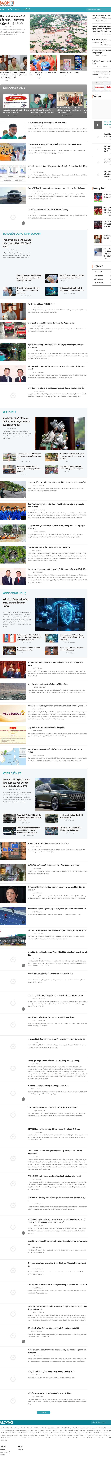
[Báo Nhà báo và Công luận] (19, 835)
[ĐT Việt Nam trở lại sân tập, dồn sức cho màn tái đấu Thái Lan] (13, 1136)
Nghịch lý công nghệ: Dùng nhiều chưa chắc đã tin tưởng (16, 602)
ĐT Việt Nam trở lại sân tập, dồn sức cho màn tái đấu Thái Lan (54, 1129)
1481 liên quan (30, 835)
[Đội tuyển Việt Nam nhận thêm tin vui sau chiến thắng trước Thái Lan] (98, 210)
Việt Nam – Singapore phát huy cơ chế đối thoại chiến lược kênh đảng (57, 569)
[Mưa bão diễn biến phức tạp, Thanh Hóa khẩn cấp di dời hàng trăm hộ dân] (13, 959)
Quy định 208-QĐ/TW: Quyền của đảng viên (46, 728)
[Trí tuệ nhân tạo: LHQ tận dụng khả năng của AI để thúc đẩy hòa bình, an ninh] (51, 638)
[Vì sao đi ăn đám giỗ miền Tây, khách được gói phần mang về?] (51, 469)
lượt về (55, 1430)
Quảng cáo (2, 1454)
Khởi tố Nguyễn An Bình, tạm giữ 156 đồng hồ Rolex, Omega (53, 865)
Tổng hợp (20, 1449)
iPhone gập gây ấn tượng (69, 72)
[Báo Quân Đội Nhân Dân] (30, 350)
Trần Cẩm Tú (43, 1428)
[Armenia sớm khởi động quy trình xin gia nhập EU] (13, 851)
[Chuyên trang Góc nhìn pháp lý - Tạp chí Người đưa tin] (29, 1375)
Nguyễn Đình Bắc (43, 1435)
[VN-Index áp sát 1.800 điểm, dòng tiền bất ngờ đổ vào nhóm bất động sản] (13, 173)
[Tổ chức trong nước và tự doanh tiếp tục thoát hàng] (13, 1400)
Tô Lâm (70, 1435)
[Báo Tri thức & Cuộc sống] (62, 653)
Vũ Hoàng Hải (102, 1428)
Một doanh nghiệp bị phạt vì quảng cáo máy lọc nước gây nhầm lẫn (56, 388)
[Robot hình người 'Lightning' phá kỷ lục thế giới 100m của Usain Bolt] (13, 916)
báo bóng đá (58, 1438)
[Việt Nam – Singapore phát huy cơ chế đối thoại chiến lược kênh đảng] (13, 576)
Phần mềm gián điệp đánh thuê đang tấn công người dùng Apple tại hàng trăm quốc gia (29, 637)
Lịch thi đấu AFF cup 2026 (8, 1430)
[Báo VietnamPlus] (30, 391)
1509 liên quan (29, 283)
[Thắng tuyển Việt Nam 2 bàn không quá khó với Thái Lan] (98, 197)
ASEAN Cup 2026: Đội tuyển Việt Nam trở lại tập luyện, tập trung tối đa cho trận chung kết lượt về (69, 110)
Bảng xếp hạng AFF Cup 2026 (50, 1433)
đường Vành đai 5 (105, 1433)
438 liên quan (41, 1110)
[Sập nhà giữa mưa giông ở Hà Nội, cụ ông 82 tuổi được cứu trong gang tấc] (13, 1248)
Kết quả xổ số (98, 272)
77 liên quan (39, 1288)
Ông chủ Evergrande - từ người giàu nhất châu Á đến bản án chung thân (28, 290)
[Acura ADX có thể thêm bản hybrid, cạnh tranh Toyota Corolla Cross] (13, 195)
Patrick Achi (94, 1428)
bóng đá (75, 1438)
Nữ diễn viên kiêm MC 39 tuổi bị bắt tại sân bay (48, 210)
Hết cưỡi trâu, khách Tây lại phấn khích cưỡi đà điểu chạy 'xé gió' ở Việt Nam (72, 456)
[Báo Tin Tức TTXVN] (4, 115)
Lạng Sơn (48, 1430)
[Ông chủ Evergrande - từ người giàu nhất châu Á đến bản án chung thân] (9, 291)
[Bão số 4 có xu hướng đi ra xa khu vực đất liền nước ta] (13, 1024)
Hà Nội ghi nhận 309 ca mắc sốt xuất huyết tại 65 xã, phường (53, 1061)
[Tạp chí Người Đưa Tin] (29, 912)
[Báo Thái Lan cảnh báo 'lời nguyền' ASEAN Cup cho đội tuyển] (98, 149)
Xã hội (36, 1428)
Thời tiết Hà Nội (39, 1430)
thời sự (32, 1433)
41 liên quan (103, 21)
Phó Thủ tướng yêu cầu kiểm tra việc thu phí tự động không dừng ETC (57, 930)
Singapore (104, 1438)
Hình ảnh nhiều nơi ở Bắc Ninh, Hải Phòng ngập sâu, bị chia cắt (12, 20)
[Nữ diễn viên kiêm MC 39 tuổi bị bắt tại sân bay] (13, 217)
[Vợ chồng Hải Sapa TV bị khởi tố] (13, 311)
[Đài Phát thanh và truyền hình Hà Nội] (106, 154)
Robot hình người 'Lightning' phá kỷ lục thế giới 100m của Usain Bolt (57, 909)
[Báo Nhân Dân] (29, 1020)
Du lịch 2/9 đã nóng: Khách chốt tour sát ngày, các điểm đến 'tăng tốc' (29, 456)
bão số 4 (96, 1433)
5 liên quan (37, 1088)
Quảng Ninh (34, 1435)
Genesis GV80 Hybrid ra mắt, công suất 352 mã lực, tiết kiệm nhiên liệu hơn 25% (17, 783)
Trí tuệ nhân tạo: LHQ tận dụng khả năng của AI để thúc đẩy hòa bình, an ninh (72, 637)
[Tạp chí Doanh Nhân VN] (61, 293)
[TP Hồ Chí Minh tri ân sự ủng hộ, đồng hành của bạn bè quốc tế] (13, 1183)
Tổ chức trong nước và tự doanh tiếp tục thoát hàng (49, 1393)
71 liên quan (72, 833)
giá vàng (17, 1428)
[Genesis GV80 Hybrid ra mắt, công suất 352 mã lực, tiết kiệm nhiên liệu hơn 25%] (60, 794)
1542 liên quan (68, 115)
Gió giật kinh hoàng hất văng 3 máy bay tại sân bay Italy (51, 1372)
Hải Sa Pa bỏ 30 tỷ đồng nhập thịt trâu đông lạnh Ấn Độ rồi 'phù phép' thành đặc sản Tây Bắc (13, 75)
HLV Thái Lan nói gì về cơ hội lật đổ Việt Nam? (47, 123)
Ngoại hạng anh (79, 1433)
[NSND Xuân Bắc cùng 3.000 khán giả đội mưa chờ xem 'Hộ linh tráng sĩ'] (13, 1205)
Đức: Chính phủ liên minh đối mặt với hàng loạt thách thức (52, 1107)
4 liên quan (11, 27)
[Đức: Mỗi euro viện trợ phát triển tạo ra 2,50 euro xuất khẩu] (51, 278)
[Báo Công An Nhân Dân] (33, 78)
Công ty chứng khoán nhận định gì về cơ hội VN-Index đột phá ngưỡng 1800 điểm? (29, 278)
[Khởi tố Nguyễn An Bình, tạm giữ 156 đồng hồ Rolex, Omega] (13, 872)
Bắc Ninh (38, 1433)
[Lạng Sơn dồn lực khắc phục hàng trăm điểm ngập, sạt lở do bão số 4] (13, 489)
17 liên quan (39, 893)
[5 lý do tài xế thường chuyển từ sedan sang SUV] (51, 818)
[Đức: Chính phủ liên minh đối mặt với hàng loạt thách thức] (13, 1114)
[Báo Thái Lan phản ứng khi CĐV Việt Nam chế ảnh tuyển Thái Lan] (98, 225)
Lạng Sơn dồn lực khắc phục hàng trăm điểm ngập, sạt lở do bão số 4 (57, 482)
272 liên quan (41, 1020)
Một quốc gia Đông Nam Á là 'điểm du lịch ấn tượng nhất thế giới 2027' (29, 469)
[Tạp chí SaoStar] (106, 200)
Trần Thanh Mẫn (69, 1430)
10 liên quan (42, 687)
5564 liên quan (40, 172)
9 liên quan (39, 668)
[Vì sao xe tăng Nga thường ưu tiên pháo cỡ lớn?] (13, 1093)
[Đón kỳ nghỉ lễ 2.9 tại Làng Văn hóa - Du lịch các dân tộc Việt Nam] (13, 1003)
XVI (11, 1428)
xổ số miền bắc (98, 1435)
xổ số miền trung (66, 1428)
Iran (32, 1430)
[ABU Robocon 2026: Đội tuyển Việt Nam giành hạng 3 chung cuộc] (16, 101)
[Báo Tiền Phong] (2, 80)
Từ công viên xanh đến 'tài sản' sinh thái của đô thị (49, 548)
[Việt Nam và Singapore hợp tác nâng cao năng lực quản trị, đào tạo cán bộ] (13, 373)
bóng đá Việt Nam (48, 1438)
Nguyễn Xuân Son (80, 1430)
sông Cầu (30, 1438)
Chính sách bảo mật (5, 1452)
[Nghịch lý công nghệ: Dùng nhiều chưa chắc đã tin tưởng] (60, 614)
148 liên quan (106, 77)
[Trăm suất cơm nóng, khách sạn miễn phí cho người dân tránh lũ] (13, 152)
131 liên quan (41, 510)
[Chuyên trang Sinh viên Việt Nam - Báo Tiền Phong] (19, 642)
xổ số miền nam (78, 1435)
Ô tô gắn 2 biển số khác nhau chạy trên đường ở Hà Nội (51, 323)
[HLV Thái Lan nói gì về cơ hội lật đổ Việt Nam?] (13, 130)
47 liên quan (41, 307)
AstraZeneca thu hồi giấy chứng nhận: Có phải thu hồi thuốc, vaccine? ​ (57, 706)
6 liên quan (39, 730)
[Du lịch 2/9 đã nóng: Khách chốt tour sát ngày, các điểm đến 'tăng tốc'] (9, 457)
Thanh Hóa (38, 1438)
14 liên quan (41, 709)
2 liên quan (38, 147)
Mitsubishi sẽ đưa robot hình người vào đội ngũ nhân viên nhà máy (56, 1039)
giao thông (89, 1433)
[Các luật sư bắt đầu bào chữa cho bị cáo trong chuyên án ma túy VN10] (13, 1292)
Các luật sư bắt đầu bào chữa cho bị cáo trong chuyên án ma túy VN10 (57, 1285)
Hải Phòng (14, 1438)
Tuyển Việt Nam (24, 1435)
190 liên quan (41, 326)
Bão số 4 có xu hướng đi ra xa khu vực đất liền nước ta (51, 1017)
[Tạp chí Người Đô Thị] (28, 550)
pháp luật (29, 1428)
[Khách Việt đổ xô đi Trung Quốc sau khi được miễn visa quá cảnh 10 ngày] (60, 433)
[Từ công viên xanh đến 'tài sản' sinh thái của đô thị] (13, 555)
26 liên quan (41, 372)
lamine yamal (67, 1438)
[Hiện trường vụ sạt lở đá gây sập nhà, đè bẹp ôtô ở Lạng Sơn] (98, 175)
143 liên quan (39, 1269)
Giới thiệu (2, 1449)
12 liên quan (14, 115)
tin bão (62, 1433)
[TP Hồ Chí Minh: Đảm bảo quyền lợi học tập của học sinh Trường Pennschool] (13, 1158)
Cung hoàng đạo (99, 279)
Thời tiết (82, 1438)
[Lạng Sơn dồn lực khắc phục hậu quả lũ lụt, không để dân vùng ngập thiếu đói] (13, 533)
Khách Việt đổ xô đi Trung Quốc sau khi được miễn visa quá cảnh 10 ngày (17, 421)
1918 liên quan (71, 642)
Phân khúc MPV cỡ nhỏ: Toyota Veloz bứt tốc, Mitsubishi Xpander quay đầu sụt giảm (28, 830)
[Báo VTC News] (30, 307)
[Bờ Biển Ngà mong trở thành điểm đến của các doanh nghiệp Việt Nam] (13, 669)
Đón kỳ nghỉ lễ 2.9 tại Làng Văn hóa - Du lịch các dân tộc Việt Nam (55, 996)
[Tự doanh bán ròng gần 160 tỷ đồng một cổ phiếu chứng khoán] (51, 291)
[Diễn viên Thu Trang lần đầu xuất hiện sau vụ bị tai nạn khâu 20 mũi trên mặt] (13, 894)
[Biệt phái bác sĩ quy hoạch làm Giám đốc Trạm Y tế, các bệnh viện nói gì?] (13, 1270)
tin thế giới (23, 1438)
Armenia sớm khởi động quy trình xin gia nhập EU (49, 844)
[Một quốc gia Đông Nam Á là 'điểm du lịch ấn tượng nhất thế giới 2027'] (9, 469)
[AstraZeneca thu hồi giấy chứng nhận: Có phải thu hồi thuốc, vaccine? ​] (13, 713)
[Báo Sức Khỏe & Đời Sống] (29, 868)
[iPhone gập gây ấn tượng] (73, 63)
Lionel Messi (70, 1433)
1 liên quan (23, 474)
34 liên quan (39, 1132)
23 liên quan (28, 295)
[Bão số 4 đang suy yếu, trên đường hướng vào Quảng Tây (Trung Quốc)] (13, 756)
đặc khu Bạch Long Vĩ (23, 1430)
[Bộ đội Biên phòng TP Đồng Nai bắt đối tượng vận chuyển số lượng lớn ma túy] (13, 352)
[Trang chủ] (7, 4)
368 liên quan (41, 115)
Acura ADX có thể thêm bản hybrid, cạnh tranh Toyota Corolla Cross (56, 188)
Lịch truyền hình (99, 282)
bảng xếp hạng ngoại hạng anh (9, 1435)
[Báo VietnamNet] (2, 27)
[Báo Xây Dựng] (62, 833)
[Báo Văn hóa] (29, 485)
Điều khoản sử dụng (5, 1451)
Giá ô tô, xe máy (98, 275)
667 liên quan (40, 191)
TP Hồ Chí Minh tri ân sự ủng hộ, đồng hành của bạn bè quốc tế (54, 1176)
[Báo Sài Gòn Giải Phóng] (30, 755)
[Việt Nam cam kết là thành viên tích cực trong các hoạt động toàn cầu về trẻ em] (13, 1357)
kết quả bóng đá (54, 1435)
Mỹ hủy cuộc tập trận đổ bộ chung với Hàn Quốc (48, 684)
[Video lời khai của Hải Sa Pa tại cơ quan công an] (98, 125)
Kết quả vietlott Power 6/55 (94, 1430)
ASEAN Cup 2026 (5, 1438)
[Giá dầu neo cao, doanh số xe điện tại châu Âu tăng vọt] (51, 831)
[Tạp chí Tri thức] (61, 75)
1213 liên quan (41, 998)
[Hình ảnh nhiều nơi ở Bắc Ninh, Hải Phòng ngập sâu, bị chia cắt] (58, 33)
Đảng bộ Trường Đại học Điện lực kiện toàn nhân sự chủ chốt (53, 1328)
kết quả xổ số (5, 1428)
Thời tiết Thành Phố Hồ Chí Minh (19, 1433)
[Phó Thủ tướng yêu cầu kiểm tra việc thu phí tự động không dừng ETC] (13, 937)
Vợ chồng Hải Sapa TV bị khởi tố (41, 304)
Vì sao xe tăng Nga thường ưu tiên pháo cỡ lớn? (48, 1086)
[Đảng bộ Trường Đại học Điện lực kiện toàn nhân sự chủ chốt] (13, 1335)
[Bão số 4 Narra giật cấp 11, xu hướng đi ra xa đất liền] (13, 981)
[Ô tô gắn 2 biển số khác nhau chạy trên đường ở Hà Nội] (13, 330)
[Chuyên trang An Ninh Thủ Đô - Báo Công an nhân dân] (31, 115)
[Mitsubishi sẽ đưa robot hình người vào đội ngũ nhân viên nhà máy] (13, 1046)
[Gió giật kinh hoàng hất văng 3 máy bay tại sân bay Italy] (13, 1379)
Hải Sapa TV (88, 1435)
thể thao (63, 1435)
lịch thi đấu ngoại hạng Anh (81, 1428)
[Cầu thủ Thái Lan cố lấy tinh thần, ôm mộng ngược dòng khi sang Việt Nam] (43, 101)
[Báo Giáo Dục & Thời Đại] (29, 1331)
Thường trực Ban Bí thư (93, 1438)
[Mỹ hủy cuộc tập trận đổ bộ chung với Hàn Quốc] (13, 691)
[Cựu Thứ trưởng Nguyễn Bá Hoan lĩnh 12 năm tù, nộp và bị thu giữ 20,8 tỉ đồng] (13, 511)
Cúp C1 (23, 1428)
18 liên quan (41, 755)
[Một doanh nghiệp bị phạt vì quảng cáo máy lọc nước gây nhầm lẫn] (13, 395)
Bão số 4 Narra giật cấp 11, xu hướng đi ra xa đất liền (50, 974)
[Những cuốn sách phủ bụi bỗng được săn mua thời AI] (9, 650)
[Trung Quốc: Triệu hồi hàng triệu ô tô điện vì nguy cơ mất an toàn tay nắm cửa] (9, 818)
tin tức (61, 1430)
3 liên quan (27, 461)
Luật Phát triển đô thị (54, 1428)
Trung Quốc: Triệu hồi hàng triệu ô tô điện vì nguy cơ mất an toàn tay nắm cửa (29, 817)
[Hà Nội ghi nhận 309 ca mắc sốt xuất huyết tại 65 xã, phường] (13, 1068)
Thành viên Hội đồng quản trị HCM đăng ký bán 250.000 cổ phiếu (17, 243)
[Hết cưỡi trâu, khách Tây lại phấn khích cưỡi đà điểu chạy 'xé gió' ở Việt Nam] (51, 457)
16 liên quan (41, 485)
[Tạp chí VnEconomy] (4, 250)
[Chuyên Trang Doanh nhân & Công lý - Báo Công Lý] (30, 172)
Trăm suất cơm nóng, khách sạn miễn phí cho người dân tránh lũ (55, 145)
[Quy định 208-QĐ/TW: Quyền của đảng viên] (13, 735)
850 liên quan (16, 789)
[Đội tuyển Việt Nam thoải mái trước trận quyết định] (43, 63)
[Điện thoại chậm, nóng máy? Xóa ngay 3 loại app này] (51, 650)
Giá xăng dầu (4, 1433)
